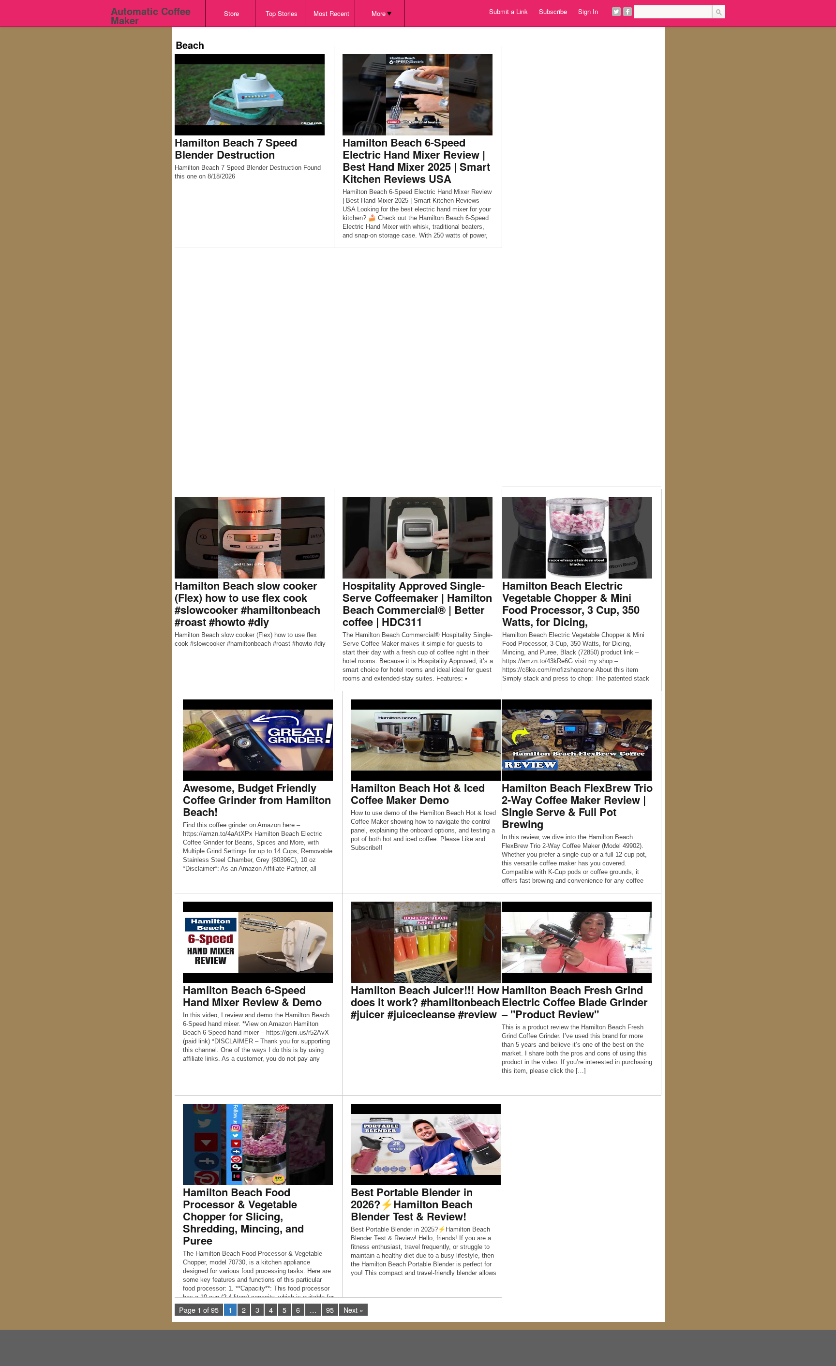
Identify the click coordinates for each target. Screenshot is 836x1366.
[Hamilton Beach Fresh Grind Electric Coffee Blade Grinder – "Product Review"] (577, 941)
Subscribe (553, 11)
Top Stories (282, 13)
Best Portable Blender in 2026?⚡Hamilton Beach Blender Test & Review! (412, 1204)
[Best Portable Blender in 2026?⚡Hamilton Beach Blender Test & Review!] (426, 1143)
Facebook (627, 11)
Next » (353, 1310)
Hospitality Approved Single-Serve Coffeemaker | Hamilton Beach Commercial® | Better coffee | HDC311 (417, 603)
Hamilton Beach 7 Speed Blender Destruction (236, 148)
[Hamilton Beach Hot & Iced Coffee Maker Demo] (426, 739)
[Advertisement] (351, 30)
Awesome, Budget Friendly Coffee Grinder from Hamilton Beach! (257, 799)
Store (231, 13)
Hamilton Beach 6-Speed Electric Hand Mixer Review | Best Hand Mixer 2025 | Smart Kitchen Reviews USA (416, 160)
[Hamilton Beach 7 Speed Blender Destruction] (250, 94)
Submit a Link (508, 11)
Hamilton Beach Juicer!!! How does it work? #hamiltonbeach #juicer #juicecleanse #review (425, 1002)
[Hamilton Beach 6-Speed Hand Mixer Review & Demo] (258, 941)
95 (330, 1310)
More (379, 13)
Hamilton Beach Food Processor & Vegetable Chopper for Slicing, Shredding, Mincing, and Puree (243, 1216)
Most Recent (331, 13)
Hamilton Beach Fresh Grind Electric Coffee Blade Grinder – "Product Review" (575, 1002)
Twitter (616, 11)
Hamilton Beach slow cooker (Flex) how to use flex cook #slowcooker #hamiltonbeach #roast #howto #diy (247, 603)
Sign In (588, 11)
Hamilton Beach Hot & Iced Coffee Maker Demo (418, 793)
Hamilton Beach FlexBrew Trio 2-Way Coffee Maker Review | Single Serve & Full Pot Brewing (577, 805)
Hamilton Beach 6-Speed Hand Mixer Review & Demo (252, 996)
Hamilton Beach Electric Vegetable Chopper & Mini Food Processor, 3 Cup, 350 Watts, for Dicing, (571, 603)
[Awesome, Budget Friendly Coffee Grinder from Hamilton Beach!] (258, 739)
